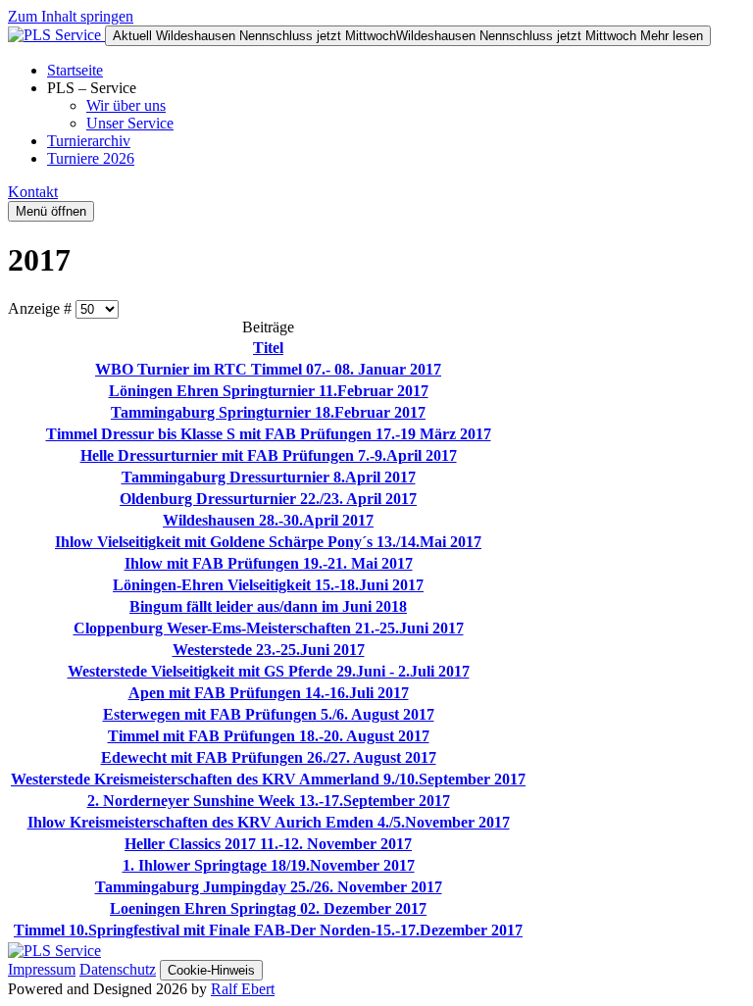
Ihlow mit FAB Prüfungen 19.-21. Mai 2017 (269, 563)
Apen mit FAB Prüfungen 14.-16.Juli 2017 (268, 692)
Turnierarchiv (88, 140)
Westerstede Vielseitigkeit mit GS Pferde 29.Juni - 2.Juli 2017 (269, 671)
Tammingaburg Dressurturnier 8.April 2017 (269, 477)
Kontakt (33, 191)
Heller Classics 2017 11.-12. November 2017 (268, 843)
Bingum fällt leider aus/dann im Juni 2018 (268, 606)
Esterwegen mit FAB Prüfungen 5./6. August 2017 (268, 714)
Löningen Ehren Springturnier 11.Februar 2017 (268, 390)
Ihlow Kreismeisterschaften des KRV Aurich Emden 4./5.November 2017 (268, 822)
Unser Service (130, 123)
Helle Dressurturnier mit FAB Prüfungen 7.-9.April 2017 (268, 455)
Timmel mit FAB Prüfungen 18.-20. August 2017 (268, 736)
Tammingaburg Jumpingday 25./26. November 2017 (268, 887)
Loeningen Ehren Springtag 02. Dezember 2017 (268, 908)
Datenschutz (117, 969)
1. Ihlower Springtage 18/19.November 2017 (269, 865)
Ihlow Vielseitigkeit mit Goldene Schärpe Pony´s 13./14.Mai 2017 (268, 541)
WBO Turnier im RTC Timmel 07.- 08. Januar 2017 (268, 369)
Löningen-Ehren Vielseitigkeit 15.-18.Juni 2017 (268, 585)
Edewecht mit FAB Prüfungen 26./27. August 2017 (268, 757)
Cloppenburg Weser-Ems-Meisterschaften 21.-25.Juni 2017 (269, 628)
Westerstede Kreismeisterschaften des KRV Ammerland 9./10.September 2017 (268, 779)
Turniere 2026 (90, 158)
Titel (268, 347)
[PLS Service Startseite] (56, 34)
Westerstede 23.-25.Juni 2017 (269, 649)
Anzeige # (41, 308)
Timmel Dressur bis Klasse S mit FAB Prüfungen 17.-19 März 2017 (268, 434)
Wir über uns (126, 105)
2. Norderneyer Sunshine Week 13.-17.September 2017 (268, 800)
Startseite (75, 70)
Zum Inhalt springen (70, 16)
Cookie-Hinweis (211, 970)
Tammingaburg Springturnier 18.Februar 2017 (268, 412)
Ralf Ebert (243, 989)
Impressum (41, 969)
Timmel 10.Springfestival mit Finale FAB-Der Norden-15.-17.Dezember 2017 (268, 930)
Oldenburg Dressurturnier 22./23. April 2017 (268, 498)
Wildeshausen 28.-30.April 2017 (268, 520)
